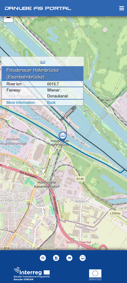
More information (20, 102)
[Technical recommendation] (83, 258)
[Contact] (44, 258)
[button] (70, 258)
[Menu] (121, 8)
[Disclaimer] (57, 258)
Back (51, 102)
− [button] (8, 17)
